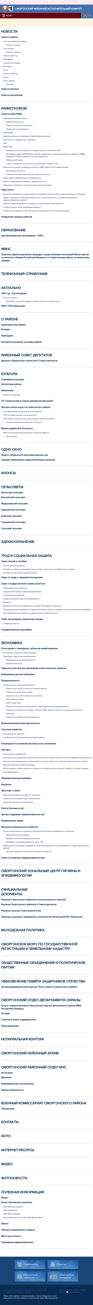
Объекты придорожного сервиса (18, 1229)
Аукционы (6, 784)
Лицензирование (10, 1026)
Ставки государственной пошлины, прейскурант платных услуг (32, 164)
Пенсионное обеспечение (14, 566)
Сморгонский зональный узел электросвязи (21, 798)
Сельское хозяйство (11, 729)
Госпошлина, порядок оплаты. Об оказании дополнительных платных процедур (36, 211)
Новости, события (13, 45)
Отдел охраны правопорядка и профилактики (22, 178)
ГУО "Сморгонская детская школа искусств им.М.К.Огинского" (29, 419)
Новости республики (12, 95)
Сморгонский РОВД (11, 114)
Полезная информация (22, 1192)
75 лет (5, 70)
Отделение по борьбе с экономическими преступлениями (27, 185)
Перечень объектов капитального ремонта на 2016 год (28, 851)
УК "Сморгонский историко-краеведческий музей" (27, 401)
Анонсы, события (10, 298)
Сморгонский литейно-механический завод (24, 696)
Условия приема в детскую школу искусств (24, 422)
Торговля (6, 749)
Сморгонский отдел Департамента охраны (40, 1000)
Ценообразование (10, 772)
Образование (13, 230)
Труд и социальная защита (26, 556)
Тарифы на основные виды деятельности (23, 838)
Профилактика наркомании (17, 129)
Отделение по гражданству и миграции (19, 140)
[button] (4, 15)
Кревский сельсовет (11, 516)
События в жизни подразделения (18, 1019)
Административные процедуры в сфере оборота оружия (26, 136)
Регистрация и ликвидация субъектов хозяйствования (29, 648)
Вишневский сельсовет (13, 497)
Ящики (6, 77)
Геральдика (7, 335)
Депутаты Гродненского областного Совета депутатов (29, 360)
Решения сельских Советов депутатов (21, 910)
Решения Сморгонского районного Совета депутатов (29, 904)
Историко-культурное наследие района (21, 342)
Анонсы (8, 473)
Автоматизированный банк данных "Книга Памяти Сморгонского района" (39, 987)
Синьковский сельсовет (13, 522)
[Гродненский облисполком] (87, 15)
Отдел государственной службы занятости (23, 583)
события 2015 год (10, 56)
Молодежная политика (23, 930)
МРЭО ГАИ (7, 147)
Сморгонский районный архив (30, 1053)
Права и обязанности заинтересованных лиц (24, 455)
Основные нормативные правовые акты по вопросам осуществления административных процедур (44, 194)
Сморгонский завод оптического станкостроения (26, 688)
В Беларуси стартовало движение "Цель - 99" (24, 842)
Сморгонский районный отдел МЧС (33, 1067)
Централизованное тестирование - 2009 (22, 235)
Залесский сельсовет (12, 492)
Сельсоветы (12, 487)
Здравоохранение (17, 542)
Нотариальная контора (22, 1039)
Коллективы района (11, 384)
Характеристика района (13, 324)
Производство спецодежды (17, 835)
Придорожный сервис (12, 820)
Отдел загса (7, 189)
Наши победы (9, 81)
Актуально (11, 288)
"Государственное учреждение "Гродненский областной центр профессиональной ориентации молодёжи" (47, 609)
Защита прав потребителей (14, 754)
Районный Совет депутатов (26, 355)
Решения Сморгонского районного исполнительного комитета (33, 899)
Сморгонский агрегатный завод (19, 692)
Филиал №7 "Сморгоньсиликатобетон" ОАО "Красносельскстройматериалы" (37, 706)
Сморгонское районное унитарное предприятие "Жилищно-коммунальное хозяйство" (39, 831)
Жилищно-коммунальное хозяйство (19, 827)
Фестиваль (7, 66)
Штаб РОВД (8, 133)
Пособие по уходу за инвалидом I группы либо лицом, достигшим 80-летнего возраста (39, 569)
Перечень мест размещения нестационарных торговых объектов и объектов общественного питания (45, 761)
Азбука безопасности (15, 122)
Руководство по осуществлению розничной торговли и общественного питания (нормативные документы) (47, 758)
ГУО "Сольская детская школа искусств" (20, 415)
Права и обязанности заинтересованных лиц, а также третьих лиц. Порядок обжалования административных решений (40, 199)
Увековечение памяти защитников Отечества (43, 981)
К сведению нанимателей (13, 595)
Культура (9, 84)
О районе (9, 319)
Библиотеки (7, 390)
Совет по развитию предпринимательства (23, 857)
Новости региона (10, 89)
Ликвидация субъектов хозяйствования (19, 656)
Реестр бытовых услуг (12, 808)
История (5, 329)
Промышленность (10, 680)
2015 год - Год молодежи (14, 293)
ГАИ (5, 143)
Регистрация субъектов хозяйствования (20, 653)
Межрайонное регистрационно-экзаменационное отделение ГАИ (33, 150)
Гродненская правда (11, 63)
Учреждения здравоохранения (17, 1242)
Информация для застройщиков (17, 674)
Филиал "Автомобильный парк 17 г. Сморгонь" (22, 795)
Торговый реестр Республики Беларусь (19, 765)
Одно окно (11, 449)
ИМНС (6, 249)
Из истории (7, 1072)
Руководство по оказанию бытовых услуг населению (28, 743)
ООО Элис (10, 713)
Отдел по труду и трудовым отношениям (22, 577)
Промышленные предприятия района (18, 685)
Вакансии (7, 602)
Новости (9, 31)
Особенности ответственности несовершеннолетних (28, 174)
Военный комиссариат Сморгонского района (43, 1103)
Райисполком (14, 108)
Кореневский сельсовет (13, 509)
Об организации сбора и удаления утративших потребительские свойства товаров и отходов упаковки (45, 768)
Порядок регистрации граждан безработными (22, 592)
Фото (6, 1136)
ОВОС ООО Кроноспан (13, 306)
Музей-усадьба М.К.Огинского (17, 428)
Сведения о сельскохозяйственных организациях (24, 737)
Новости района (9, 37)
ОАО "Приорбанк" (10, 1210)
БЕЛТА (28, 1292)
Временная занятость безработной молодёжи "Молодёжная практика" (32, 606)
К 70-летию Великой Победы (15, 41)
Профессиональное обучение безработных (21, 599)
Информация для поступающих (17, 1083)
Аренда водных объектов (13, 734)
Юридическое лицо (14, 663)
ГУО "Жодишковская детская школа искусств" (22, 411)
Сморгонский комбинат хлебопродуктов (22, 717)
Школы (5, 1223)
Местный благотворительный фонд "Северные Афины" (26, 433)
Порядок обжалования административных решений (28, 459)
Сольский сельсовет (11, 528)
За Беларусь (8, 59)
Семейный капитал (11, 623)
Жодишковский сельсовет (14, 503)
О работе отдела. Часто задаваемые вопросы (21, 207)
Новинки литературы (11, 395)
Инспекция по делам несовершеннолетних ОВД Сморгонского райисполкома (35, 167)
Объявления (7, 1108)
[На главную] (5, 8)
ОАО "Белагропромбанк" (13, 1207)
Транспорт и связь (10, 790)
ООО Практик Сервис (15, 699)
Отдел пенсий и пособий (13, 561)
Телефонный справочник (24, 274)
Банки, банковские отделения (16, 1202)
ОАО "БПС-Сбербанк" (12, 1214)
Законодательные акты (15, 171)
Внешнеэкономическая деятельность (20, 723)
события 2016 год (10, 73)
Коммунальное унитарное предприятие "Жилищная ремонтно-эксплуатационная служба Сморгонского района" (46, 847)
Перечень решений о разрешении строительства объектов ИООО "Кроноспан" (42, 916)
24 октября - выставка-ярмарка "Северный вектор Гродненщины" (33, 301)
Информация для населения (15, 118)
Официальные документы (14, 891)
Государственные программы (16, 629)
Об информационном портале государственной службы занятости (30, 613)
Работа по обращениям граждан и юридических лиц (24, 181)
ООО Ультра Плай (13, 703)
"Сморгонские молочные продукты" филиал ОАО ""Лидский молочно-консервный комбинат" (44, 710)
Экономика (11, 643)
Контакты (10, 1122)
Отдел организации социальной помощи (22, 619)
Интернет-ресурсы (17, 1150)
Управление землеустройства (16, 216)
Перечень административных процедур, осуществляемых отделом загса (33, 203)
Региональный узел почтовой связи (18, 802)
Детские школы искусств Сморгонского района (25, 407)
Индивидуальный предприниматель (21, 660)
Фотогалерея (11, 436)
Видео (7, 1164)
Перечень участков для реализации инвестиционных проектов (33, 668)
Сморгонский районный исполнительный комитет (48, 8)
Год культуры (8, 48)
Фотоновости (14, 1178)
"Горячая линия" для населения (19, 125)
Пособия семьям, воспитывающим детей (20, 573)
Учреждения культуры (12, 379)
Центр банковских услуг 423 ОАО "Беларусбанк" (23, 1217)
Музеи (4, 1197)
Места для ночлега (11, 1236)
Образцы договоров (14, 160)
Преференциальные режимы (16, 778)
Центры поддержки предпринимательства (22, 814)
